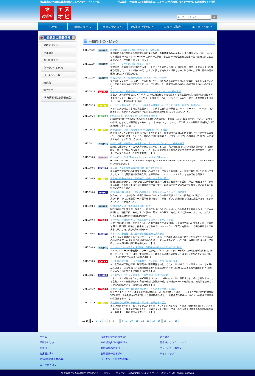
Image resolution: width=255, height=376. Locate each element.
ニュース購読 (172, 26)
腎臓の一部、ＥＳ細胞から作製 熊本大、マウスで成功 (138, 78)
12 (142, 320)
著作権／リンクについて (173, 342)
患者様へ (44, 348)
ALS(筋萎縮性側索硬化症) (57, 97)
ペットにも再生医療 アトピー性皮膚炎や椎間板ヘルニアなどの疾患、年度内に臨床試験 (155, 105)
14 (153, 320)
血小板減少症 (50, 60)
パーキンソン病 (51, 75)
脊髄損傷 (48, 52)
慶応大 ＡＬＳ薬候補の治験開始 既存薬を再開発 (136, 168)
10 (131, 320)
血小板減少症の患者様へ (114, 342)
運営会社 (165, 336)
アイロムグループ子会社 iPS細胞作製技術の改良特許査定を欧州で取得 (146, 247)
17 (170, 320)
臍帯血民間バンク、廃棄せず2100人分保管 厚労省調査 (138, 130)
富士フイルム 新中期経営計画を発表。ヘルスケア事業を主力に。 (144, 289)
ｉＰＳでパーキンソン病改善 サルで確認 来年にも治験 (139, 275)
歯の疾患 (48, 90)
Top (246, 367)
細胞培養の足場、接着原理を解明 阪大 (130, 206)
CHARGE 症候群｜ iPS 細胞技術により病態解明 (134, 50)
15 (159, 320)
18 (176, 320)
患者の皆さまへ (112, 26)
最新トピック (47, 342)
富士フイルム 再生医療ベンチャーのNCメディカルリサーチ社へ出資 (145, 91)
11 (137, 320)
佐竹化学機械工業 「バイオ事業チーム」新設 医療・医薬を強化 (144, 261)
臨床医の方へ (47, 353)
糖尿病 (47, 82)
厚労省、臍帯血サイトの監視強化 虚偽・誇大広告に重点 (139, 178)
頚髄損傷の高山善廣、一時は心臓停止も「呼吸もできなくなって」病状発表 (148, 192)
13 (148, 320)
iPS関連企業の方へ (142, 26)
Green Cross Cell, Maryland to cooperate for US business (139, 157)
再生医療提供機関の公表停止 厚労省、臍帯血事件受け (138, 302)
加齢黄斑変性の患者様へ (114, 336)
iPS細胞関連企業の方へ (53, 359)
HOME (53, 26)
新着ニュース (82, 26)
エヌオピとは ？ (202, 26)
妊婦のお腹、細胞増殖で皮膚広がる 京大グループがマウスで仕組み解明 (147, 143)
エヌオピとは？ (48, 364)
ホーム (43, 336)
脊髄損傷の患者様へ (111, 348)
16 (165, 320)
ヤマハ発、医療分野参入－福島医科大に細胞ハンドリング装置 (141, 220)
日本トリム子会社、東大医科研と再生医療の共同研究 (137, 234)
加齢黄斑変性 (50, 45)
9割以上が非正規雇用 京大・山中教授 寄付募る (134, 116)
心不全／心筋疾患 (53, 67)
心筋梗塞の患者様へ (111, 353)
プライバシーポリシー (172, 348)
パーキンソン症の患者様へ (115, 359)
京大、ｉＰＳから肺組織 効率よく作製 (130, 64)
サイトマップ (167, 353)
